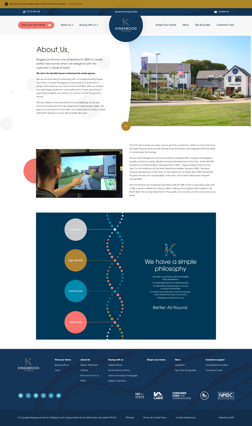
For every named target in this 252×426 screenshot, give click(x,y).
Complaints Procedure (217, 365)
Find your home (63, 360)
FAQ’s (83, 381)
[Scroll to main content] (126, 126)
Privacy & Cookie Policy (155, 418)
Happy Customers (117, 381)
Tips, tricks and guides (185, 370)
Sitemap (130, 418)
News (178, 360)
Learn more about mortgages (123, 376)
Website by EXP (226, 418)
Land (57, 370)
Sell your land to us (89, 376)
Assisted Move (115, 365)
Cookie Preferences (185, 418)
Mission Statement (89, 365)
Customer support (215, 360)
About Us (85, 360)
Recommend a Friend (119, 370)
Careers (84, 370)
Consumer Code (214, 370)
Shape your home (156, 360)
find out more (75, 4)
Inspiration (180, 365)
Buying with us (62, 365)
